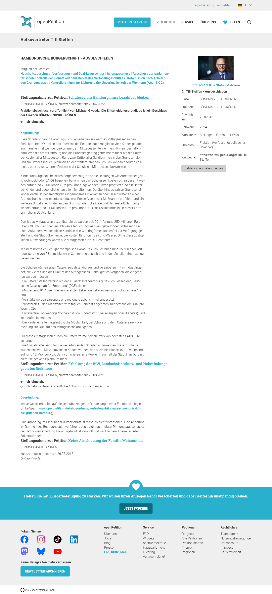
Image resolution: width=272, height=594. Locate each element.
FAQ (146, 534)
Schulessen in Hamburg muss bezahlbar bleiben (108, 97)
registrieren (202, 5)
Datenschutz (229, 543)
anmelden (224, 5)
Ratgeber (188, 534)
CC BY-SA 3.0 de (203, 85)
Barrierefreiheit (231, 552)
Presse (108, 547)
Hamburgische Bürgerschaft (50, 58)
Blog (107, 543)
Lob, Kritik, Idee (115, 552)
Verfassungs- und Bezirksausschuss (78, 73)
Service (187, 22)
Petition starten (132, 22)
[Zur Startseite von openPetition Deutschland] (43, 21)
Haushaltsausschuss (36, 73)
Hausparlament (154, 547)
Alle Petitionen (192, 538)
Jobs (107, 538)
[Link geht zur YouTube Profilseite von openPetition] (58, 551)
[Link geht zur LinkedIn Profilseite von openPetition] (74, 539)
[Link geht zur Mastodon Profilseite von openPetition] (24, 551)
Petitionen (166, 22)
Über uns (110, 534)
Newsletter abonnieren (45, 571)
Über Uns (208, 22)
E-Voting (149, 552)
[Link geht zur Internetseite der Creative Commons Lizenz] (23, 590)
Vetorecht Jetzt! (154, 557)
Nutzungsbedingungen (236, 538)
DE (245, 5)
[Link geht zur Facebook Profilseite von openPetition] (24, 539)
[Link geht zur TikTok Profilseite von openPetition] (58, 539)
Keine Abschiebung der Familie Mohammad (105, 440)
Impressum (228, 547)
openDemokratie (154, 543)
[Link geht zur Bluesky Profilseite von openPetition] (41, 551)
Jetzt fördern (136, 508)
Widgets (148, 538)
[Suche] (249, 22)
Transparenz (229, 534)
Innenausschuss (119, 73)
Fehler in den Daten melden (204, 168)
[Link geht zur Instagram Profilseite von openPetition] (41, 539)
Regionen (188, 552)
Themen (187, 547)
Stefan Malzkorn (228, 85)
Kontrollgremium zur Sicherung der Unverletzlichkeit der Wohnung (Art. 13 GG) (107, 83)
